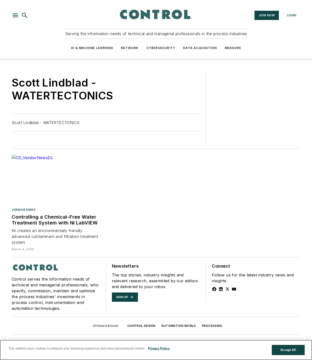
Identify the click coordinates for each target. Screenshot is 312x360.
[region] (156, 350)
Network (129, 48)
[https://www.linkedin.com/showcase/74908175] (220, 289)
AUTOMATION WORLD (178, 326)
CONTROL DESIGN (141, 326)
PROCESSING (212, 326)
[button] (15, 15)
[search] (24, 15)
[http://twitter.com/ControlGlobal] (227, 289)
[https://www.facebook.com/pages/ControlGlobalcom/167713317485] (214, 289)
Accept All (288, 350)
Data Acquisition (200, 48)
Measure (233, 48)
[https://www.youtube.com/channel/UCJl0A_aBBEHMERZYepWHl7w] (234, 289)
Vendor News (24, 210)
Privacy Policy (159, 348)
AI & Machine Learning (92, 48)
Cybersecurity (161, 48)
